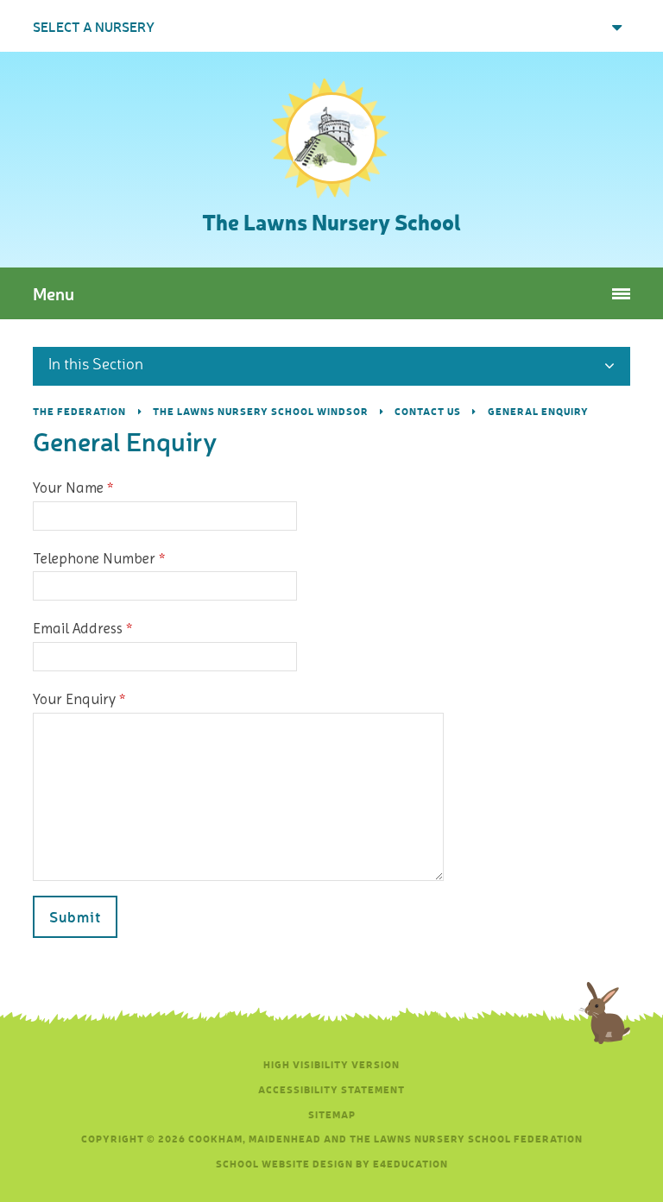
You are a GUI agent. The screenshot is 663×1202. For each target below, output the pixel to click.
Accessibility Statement (331, 1089)
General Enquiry (538, 411)
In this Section (95, 363)
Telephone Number (98, 558)
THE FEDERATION (79, 411)
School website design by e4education (332, 1163)
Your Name (72, 487)
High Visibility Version (331, 1064)
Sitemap (332, 1114)
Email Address (82, 628)
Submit (75, 916)
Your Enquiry (78, 699)
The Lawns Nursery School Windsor (261, 411)
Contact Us (428, 411)
